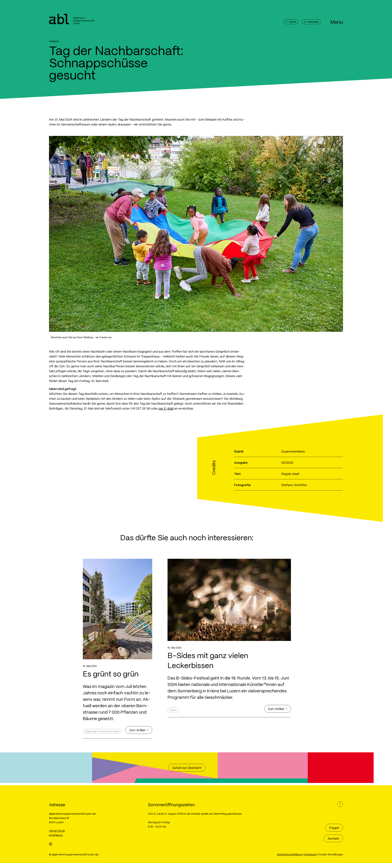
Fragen (334, 827)
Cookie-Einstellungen (331, 854)
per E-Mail (165, 408)
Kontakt (333, 838)
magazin (54, 41)
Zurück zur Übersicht (187, 767)
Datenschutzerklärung (289, 854)
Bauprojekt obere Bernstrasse (102, 731)
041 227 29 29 (57, 831)
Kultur (173, 710)
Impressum (310, 854)
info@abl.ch (55, 835)
